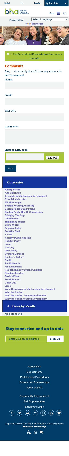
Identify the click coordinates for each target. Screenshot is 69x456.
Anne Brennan (13, 192)
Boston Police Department (20, 208)
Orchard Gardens (14, 253)
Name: (9, 79)
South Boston (12, 279)
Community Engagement (34, 396)
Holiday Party (13, 241)
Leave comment (14, 75)
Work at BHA (34, 387)
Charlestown (12, 218)
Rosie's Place (12, 276)
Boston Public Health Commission (24, 212)
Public (8, 260)
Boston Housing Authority (19, 205)
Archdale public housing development (26, 196)
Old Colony (11, 250)
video (8, 285)
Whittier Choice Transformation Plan (26, 295)
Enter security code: (16, 149)
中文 (22, 3)
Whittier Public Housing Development (26, 298)
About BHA (34, 366)
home (8, 244)
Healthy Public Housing (18, 237)
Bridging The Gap (15, 215)
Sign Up (55, 338)
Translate (37, 23)
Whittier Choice (13, 292)
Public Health (12, 263)
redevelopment (13, 266)
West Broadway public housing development (30, 289)
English (7, 3)
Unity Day (10, 282)
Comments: (11, 126)
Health (8, 234)
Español (37, 3)
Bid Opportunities (34, 401)
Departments (34, 371)
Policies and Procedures (34, 377)
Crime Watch (12, 225)
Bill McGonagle (13, 202)
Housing (9, 247)
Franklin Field (12, 231)
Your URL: (11, 110)
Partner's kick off (14, 257)
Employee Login (34, 406)
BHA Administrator (15, 199)
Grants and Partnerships (34, 382)
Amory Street (12, 189)
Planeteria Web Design (34, 426)
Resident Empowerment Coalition (24, 269)
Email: (8, 95)
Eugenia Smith (13, 228)
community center (15, 221)
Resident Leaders (14, 273)
